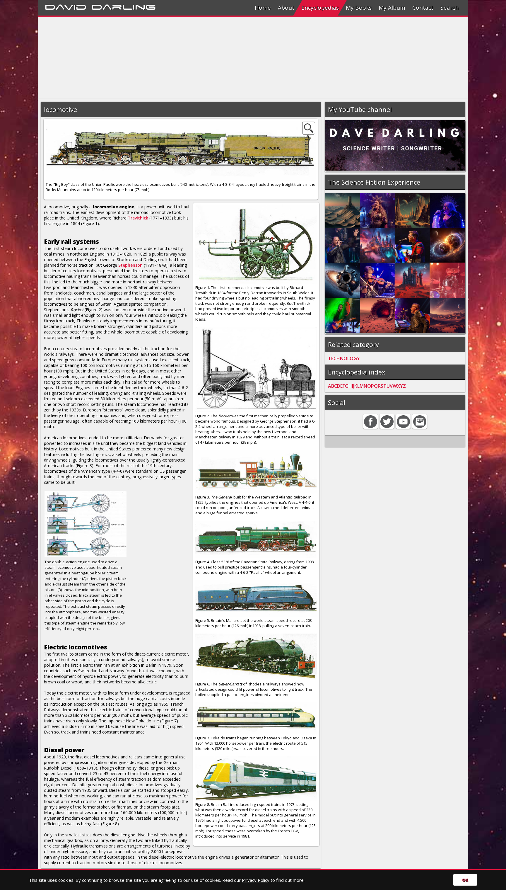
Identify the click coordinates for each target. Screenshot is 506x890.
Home (263, 7)
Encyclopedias (320, 7)
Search (449, 7)
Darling (124, 6)
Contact (422, 7)
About (286, 7)
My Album (392, 7)
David (66, 6)
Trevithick (138, 218)
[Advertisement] (213, 58)
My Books (359, 7)
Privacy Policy (255, 880)
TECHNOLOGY (344, 358)
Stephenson (130, 265)
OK (465, 880)
